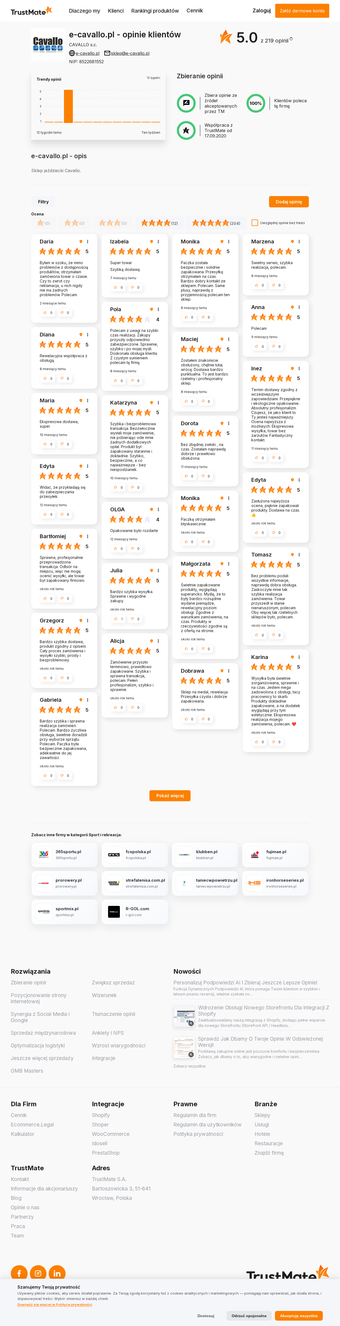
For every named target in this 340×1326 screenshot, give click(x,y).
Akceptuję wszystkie (299, 1316)
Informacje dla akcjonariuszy (44, 1189)
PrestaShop (106, 1153)
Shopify (101, 1115)
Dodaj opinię (289, 201)
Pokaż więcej (170, 795)
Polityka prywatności (198, 1134)
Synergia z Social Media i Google (40, 1017)
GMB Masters (27, 1071)
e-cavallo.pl (87, 53)
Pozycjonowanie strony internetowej (39, 998)
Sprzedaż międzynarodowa (43, 1033)
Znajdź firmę (269, 1153)
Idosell (99, 1143)
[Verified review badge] (82, 241)
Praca (18, 1226)
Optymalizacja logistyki (38, 1046)
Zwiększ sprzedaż (113, 983)
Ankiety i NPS (108, 1033)
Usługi (262, 1125)
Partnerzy (22, 1217)
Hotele (262, 1134)
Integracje (103, 1058)
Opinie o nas (25, 1207)
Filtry (43, 201)
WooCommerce (111, 1134)
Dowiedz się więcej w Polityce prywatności (54, 1304)
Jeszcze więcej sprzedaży (42, 1058)
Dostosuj (206, 1316)
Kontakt (20, 1179)
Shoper (100, 1125)
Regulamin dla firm (194, 1115)
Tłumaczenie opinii (113, 1014)
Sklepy (262, 1115)
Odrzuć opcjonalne (249, 1316)
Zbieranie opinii (28, 983)
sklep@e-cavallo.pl (130, 53)
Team (17, 1236)
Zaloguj (262, 11)
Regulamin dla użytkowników (207, 1125)
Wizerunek (104, 995)
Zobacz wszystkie (189, 1066)
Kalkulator (22, 1134)
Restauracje (269, 1143)
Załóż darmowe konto (302, 10)
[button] (277, 40)
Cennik (195, 11)
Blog (16, 1198)
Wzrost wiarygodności (118, 1046)
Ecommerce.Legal (32, 1125)
